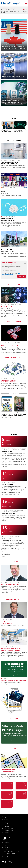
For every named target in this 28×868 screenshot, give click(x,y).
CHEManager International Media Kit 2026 (13, 680)
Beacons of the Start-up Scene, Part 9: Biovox (8, 219)
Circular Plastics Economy (8, 307)
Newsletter (6, 842)
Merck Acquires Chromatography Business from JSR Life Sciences (11, 649)
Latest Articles (14, 140)
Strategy (5, 44)
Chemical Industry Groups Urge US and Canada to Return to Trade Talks (14, 47)
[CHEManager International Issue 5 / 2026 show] (16, 697)
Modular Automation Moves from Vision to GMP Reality (9, 163)
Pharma (4, 74)
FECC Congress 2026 (7, 484)
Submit (21, 276)
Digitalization (8, 830)
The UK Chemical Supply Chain (10, 584)
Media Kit (6, 847)
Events (14, 435)
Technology (6, 826)
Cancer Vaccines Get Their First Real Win (13, 76)
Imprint (5, 849)
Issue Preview (7, 857)
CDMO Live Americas (7, 192)
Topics (12, 160)
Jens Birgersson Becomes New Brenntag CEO (8, 622)
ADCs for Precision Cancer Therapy (11, 346)
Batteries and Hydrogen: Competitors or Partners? (8, 381)
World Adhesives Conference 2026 (11, 540)
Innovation (12, 216)
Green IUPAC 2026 (6, 451)
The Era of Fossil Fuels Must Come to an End (7, 250)
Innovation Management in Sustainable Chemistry (8, 770)
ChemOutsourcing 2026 (8, 514)
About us (5, 846)
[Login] (23, 3)
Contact (5, 844)
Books (14, 393)
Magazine (14, 689)
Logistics (6, 832)
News (14, 118)
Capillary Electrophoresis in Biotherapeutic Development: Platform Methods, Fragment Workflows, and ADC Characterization (13, 101)
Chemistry (9, 619)
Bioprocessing (15, 97)
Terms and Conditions (10, 851)
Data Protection (8, 853)
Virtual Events (8, 855)
